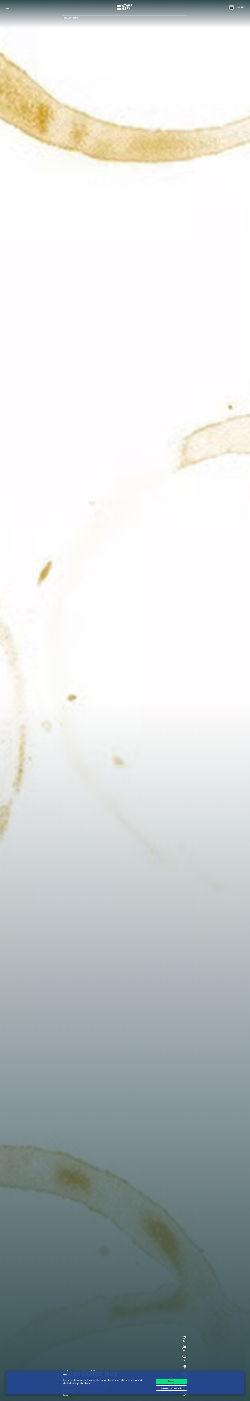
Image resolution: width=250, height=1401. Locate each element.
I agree (171, 1381)
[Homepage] (125, 7)
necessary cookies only (171, 1388)
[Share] (184, 1367)
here (87, 1383)
